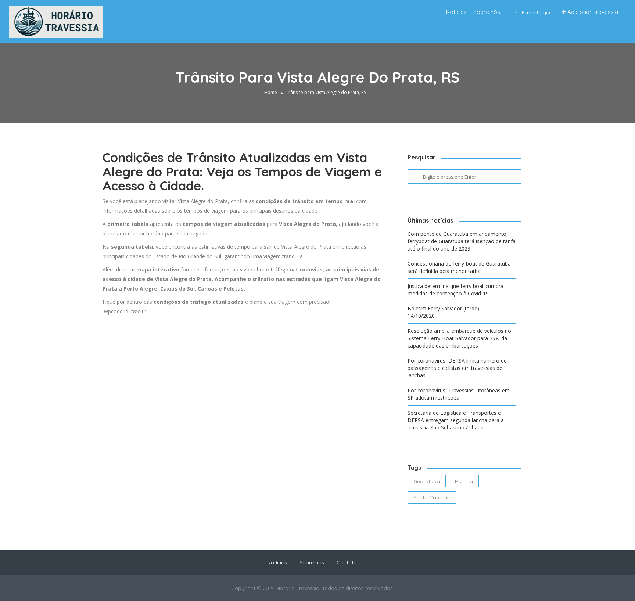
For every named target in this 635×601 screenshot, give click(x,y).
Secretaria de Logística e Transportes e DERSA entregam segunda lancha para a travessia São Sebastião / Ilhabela (456, 420)
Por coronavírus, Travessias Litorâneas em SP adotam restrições (459, 394)
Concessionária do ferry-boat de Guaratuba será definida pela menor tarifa (459, 267)
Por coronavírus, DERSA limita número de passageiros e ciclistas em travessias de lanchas (457, 368)
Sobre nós (486, 11)
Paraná (464, 481)
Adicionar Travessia (592, 11)
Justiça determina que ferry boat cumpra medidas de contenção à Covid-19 (455, 289)
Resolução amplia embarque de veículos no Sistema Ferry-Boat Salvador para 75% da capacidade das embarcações (459, 338)
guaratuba (426, 481)
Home (270, 92)
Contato (347, 562)
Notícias (456, 11)
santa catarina (432, 497)
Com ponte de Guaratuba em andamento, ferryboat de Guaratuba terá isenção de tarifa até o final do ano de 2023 (462, 241)
